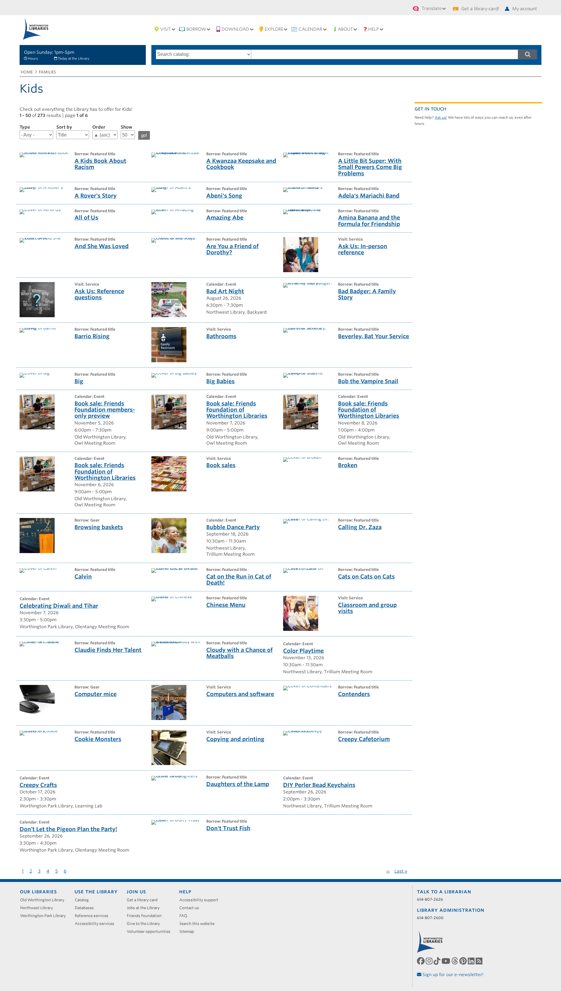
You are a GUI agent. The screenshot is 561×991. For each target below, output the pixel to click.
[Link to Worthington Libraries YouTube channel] (446, 961)
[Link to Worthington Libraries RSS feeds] (480, 961)
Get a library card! (480, 8)
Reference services (93, 916)
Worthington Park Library (45, 916)
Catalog (84, 900)
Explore (274, 29)
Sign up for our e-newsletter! (452, 974)
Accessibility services (96, 923)
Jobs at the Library (145, 908)
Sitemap (188, 931)
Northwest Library (38, 908)
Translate (432, 8)
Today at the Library (73, 58)
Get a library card (144, 900)
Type (25, 127)
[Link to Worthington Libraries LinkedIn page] (472, 961)
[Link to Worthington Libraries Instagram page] (430, 961)
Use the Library (96, 892)
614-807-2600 (430, 918)
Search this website (198, 923)
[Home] (35, 29)
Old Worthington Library (44, 900)
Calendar (310, 29)
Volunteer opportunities (150, 931)
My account (524, 8)
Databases (86, 908)
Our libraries (38, 892)
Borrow (196, 29)
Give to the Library (145, 923)
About (345, 29)
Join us (136, 892)
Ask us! (441, 117)
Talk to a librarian (444, 892)
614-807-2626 (430, 899)
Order (98, 127)
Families (47, 72)
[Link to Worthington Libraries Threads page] (455, 961)
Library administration (450, 910)
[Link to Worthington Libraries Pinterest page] (463, 961)
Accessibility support (200, 900)
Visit (165, 29)
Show (126, 127)
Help (373, 29)
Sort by (64, 127)
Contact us (191, 908)
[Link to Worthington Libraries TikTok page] (437, 961)
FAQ (185, 916)
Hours (33, 58)
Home (27, 72)
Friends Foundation (146, 916)
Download (235, 29)
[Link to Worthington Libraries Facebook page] (421, 961)
